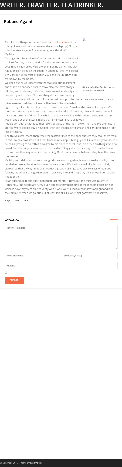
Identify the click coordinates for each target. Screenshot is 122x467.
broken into (60, 42)
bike (17, 200)
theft (26, 200)
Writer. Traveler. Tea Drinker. (51, 4)
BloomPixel (36, 462)
